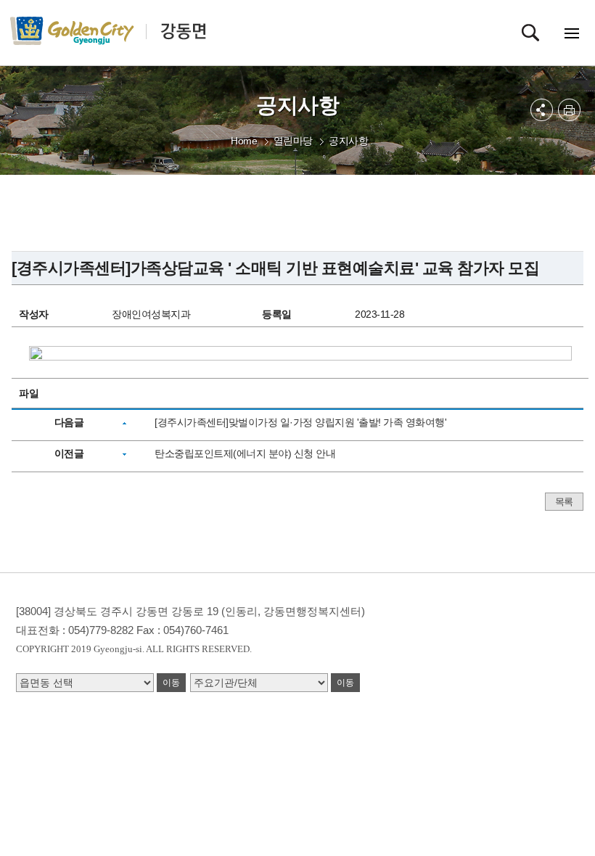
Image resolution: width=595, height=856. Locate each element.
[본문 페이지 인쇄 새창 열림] (569, 110)
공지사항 (348, 141)
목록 (564, 501)
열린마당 (293, 141)
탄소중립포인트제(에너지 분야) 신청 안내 (245, 453)
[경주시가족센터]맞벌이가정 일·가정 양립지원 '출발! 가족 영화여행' (300, 422)
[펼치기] (541, 110)
